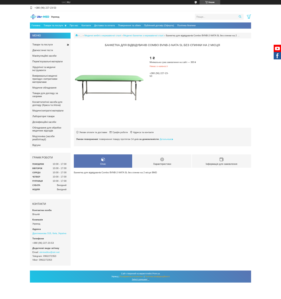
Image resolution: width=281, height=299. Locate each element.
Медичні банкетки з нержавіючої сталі (143, 35)
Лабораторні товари (43, 116)
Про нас (74, 25)
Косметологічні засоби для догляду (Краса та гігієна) (47, 103)
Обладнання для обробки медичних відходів (46, 129)
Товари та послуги (53, 25)
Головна (36, 25)
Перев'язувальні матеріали (47, 61)
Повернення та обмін (129, 25)
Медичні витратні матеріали (47, 110)
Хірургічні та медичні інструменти (43, 69)
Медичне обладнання (44, 87)
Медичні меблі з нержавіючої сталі (102, 35)
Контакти (86, 25)
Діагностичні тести (42, 50)
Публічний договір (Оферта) (159, 25)
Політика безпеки (186, 25)
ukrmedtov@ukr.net (49, 252)
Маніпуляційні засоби (44, 55)
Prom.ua (156, 273)
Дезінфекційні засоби (44, 122)
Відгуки (36, 145)
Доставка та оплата (104, 25)
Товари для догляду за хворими (45, 95)
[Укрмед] (39, 16)
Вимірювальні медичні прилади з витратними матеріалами (44, 78)
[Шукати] (240, 17)
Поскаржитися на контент (131, 276)
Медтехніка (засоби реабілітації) (43, 138)
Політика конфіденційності (157, 276)
